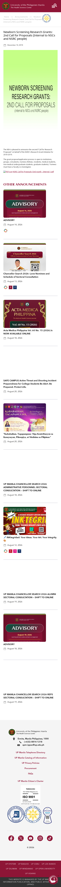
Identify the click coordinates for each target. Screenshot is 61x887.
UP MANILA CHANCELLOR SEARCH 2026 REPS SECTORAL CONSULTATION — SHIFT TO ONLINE (28, 696)
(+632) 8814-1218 (33, 742)
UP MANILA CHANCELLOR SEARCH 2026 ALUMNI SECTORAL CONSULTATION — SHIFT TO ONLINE (29, 596)
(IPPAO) (30, 884)
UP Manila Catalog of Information (31, 758)
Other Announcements (24, 184)
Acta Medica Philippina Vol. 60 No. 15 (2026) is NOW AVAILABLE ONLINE (27, 332)
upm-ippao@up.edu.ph (33, 745)
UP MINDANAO (26, 869)
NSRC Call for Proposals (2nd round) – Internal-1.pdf (33, 171)
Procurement (30, 768)
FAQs (30, 774)
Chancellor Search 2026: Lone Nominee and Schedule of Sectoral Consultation (26, 275)
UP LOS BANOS (49, 864)
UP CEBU (35, 864)
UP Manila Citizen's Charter (30, 781)
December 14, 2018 (15, 45)
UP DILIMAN (11, 869)
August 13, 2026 (14, 281)
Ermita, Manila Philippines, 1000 (33, 739)
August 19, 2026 (14, 602)
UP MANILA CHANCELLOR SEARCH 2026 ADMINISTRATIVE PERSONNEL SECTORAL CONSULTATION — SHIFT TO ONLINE (25, 487)
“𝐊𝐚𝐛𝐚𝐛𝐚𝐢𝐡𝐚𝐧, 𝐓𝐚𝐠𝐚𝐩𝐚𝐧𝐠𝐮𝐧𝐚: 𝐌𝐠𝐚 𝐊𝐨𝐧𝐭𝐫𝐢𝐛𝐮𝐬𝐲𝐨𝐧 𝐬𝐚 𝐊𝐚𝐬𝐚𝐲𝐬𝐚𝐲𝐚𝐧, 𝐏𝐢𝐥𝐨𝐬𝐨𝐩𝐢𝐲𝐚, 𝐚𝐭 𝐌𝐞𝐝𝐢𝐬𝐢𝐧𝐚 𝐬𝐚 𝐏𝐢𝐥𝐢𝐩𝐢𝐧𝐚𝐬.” (28, 435)
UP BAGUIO (23, 864)
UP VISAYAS (30, 874)
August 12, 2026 (14, 545)
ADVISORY (9, 220)
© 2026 (30, 848)
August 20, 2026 (14, 392)
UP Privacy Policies (30, 763)
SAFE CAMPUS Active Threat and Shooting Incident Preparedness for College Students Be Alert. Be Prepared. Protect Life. (29, 384)
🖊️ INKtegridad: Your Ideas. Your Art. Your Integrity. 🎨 (30, 539)
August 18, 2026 (14, 338)
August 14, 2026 (14, 225)
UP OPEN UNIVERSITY (45, 869)
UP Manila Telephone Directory (30, 753)
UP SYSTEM (10, 864)
